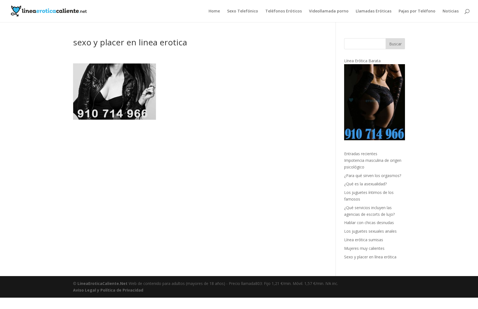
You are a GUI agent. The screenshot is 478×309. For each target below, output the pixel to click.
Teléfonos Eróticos (283, 11)
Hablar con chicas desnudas (369, 222)
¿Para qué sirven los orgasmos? (372, 175)
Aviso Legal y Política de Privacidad (108, 290)
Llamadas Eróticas (373, 11)
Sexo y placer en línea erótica (370, 256)
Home (214, 11)
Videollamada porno (329, 11)
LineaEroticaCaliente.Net (102, 283)
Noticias (451, 11)
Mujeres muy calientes (364, 248)
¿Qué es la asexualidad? (365, 183)
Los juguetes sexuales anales (370, 231)
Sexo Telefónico (242, 11)
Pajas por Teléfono (417, 11)
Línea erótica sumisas (363, 239)
